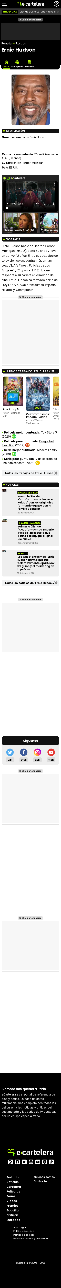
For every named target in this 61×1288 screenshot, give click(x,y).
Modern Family (47, 450)
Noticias (12, 1182)
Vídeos (11, 1201)
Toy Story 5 (11, 409)
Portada (6, 43)
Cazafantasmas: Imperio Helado (38, 415)
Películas (13, 1191)
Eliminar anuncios (32, 19)
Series (10, 1196)
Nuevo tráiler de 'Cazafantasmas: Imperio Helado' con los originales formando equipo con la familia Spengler (35, 502)
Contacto (40, 1181)
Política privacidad (23, 1231)
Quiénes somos (44, 1177)
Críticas (12, 1215)
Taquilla (12, 1210)
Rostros (21, 43)
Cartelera (13, 1187)
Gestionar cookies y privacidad (30, 1238)
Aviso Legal (19, 1227)
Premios (12, 1206)
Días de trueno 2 (29, 11)
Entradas (13, 1220)
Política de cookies (23, 1234)
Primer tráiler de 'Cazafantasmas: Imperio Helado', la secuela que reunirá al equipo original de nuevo (36, 533)
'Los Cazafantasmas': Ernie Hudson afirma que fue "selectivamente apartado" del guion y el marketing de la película (36, 563)
